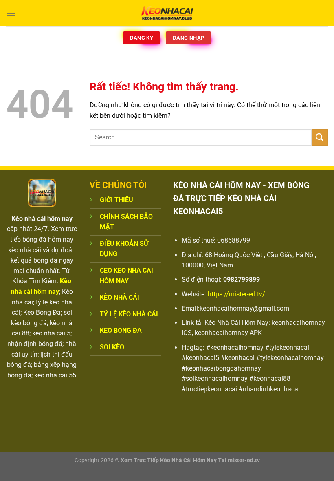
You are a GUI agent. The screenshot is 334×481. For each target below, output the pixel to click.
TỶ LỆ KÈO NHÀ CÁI (129, 314)
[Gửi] (320, 137)
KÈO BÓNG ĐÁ (121, 330)
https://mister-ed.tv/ (236, 294)
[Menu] (11, 13)
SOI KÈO (112, 347)
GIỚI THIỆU (116, 200)
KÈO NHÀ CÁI (119, 297)
